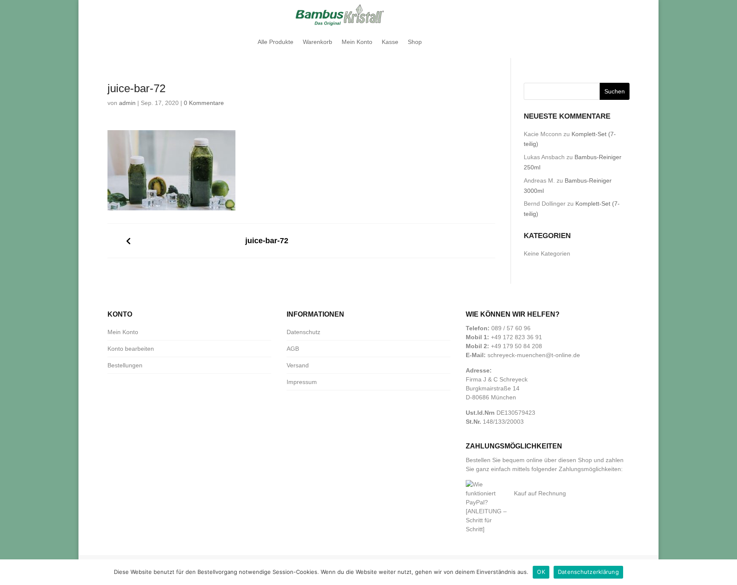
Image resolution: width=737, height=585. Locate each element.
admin (127, 102)
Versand (298, 365)
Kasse (390, 41)
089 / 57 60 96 (511, 328)
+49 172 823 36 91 (516, 337)
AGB (293, 348)
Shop (415, 41)
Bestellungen (124, 365)
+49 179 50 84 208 (516, 346)
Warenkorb (317, 41)
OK (541, 571)
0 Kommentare (204, 102)
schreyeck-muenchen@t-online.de (533, 355)
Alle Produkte (275, 41)
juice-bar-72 (266, 240)
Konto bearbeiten (130, 348)
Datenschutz (303, 332)
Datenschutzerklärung (588, 571)
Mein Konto (357, 41)
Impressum (302, 381)
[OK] (726, 572)
